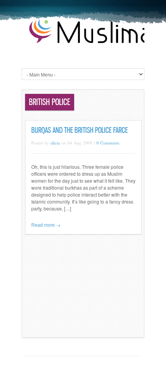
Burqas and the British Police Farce (79, 130)
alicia (55, 143)
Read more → (46, 224)
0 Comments (108, 143)
